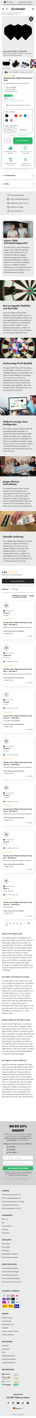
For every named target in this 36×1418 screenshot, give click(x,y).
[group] (18, 572)
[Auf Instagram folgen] (13, 1403)
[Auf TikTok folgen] (23, 1403)
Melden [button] (7, 633)
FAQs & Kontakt (7, 1318)
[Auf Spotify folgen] (27, 1403)
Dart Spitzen (6, 1244)
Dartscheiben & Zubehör (10, 1254)
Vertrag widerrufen (8, 1335)
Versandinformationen (9, 1359)
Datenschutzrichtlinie (21, 1178)
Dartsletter (5, 1328)
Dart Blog (5, 1229)
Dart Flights (9, 12)
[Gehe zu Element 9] (25, 64)
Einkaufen (4, 12)
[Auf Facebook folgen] (8, 1403)
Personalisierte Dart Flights (10, 1272)
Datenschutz (6, 1349)
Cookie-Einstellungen (8, 1362)
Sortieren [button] (5, 589)
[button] (18, 75)
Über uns (5, 1219)
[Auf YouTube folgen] (18, 1403)
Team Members (6, 1226)
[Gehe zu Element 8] (15, 64)
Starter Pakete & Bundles (10, 1257)
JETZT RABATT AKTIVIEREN (18, 1168)
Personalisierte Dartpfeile (10, 1268)
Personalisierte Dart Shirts (10, 1275)
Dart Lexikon (6, 1233)
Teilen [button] (11, 633)
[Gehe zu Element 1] (6, 64)
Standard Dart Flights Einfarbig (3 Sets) (10, 14)
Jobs (3, 1222)
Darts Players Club (8, 1324)
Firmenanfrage (6, 1321)
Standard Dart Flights (16, 12)
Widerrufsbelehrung (8, 1356)
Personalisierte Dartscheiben (11, 1278)
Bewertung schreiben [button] (18, 581)
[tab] (19, 596)
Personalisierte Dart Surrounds (11, 1282)
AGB (3, 1352)
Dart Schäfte (6, 1247)
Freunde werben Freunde (10, 1331)
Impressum (5, 1345)
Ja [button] (3, 633)
